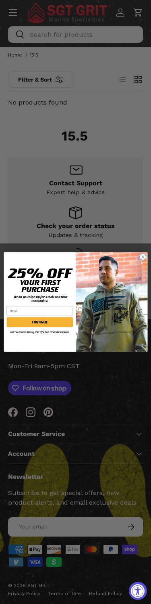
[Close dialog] (142, 257)
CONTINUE (40, 322)
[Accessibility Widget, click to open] (138, 591)
